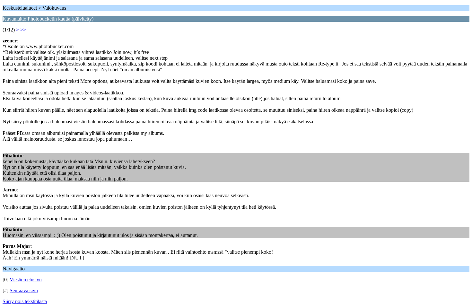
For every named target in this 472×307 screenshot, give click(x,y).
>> (23, 29)
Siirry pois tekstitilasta (25, 301)
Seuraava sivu (24, 290)
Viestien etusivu (26, 279)
